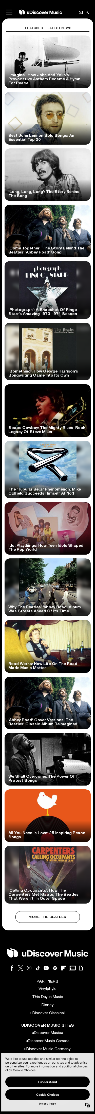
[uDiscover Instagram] (29, 968)
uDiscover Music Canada (47, 1041)
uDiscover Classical (47, 1013)
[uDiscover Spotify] (55, 968)
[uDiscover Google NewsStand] (72, 968)
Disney (48, 1005)
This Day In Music (47, 997)
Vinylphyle (47, 989)
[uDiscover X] (20, 968)
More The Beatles (47, 917)
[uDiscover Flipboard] (63, 968)
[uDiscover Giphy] (80, 968)
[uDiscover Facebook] (11, 968)
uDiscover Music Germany (47, 1049)
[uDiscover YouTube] (46, 968)
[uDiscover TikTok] (37, 968)
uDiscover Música (47, 1033)
